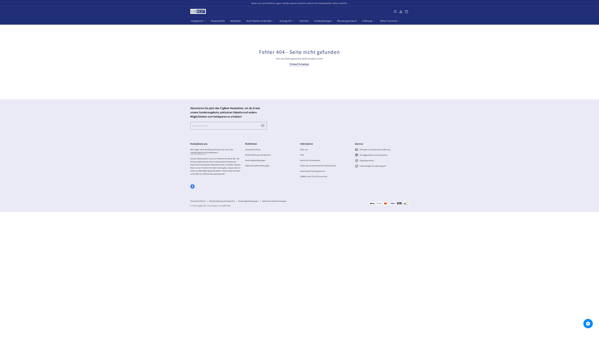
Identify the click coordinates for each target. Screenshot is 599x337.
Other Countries (388, 20)
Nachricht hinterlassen (310, 160)
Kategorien (197, 20)
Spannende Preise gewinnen (312, 171)
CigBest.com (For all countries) (313, 176)
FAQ (302, 155)
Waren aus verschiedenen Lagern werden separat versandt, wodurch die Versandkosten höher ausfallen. (299, 3)
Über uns (304, 149)
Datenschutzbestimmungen (257, 165)
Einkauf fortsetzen (299, 64)
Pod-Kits (304, 20)
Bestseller (235, 20)
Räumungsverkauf (346, 20)
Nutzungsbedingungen (255, 160)
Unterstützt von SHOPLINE (218, 206)
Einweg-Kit (286, 20)
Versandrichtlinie (252, 149)
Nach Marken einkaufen (259, 20)
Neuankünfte (218, 20)
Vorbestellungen (323, 20)
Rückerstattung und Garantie (258, 155)
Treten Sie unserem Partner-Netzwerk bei (318, 165)
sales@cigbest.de (198, 152)
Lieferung (367, 20)
